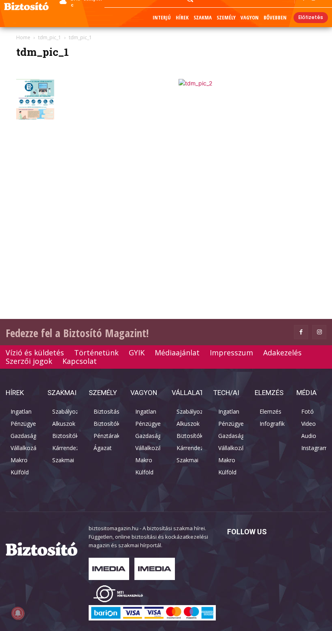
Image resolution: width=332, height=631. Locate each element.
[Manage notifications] (17, 613)
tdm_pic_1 (49, 37)
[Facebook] (301, 332)
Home (23, 37)
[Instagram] (319, 332)
